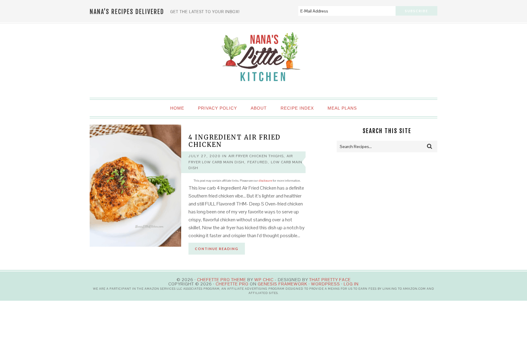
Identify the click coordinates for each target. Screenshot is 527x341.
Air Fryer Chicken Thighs (256, 156)
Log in (351, 284)
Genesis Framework (282, 284)
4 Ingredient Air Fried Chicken (234, 140)
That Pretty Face (330, 279)
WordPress (325, 284)
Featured (257, 162)
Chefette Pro (232, 284)
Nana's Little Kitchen (263, 61)
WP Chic (264, 279)
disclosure (265, 181)
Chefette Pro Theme (221, 279)
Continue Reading (216, 249)
